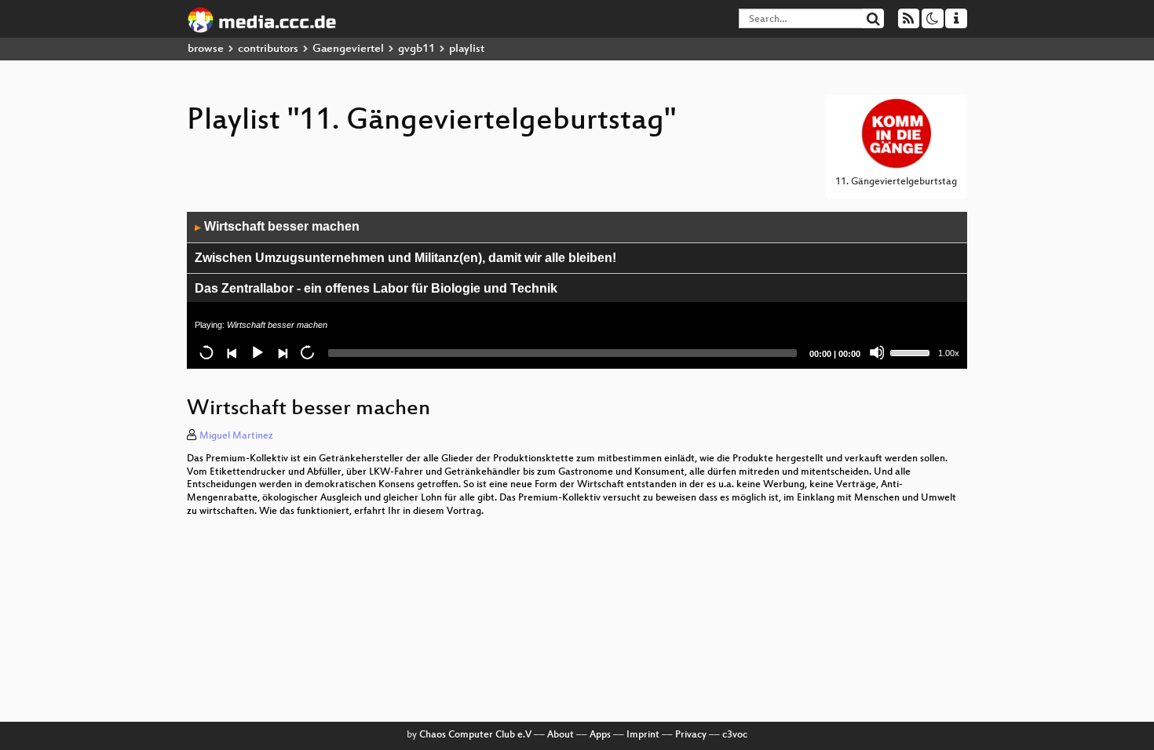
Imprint (642, 735)
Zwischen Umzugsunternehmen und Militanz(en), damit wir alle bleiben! (405, 257)
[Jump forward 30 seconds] (307, 352)
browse (206, 49)
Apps (600, 735)
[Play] (257, 352)
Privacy (691, 735)
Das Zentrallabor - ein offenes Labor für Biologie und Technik (376, 288)
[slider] (912, 351)
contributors (268, 49)
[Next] (282, 352)
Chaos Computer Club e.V (475, 735)
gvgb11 (416, 49)
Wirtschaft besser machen (277, 226)
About (560, 735)
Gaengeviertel (348, 49)
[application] (577, 290)
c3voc (734, 735)
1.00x (948, 353)
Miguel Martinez (236, 436)
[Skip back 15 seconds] (206, 352)
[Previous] (232, 352)
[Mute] (877, 352)
